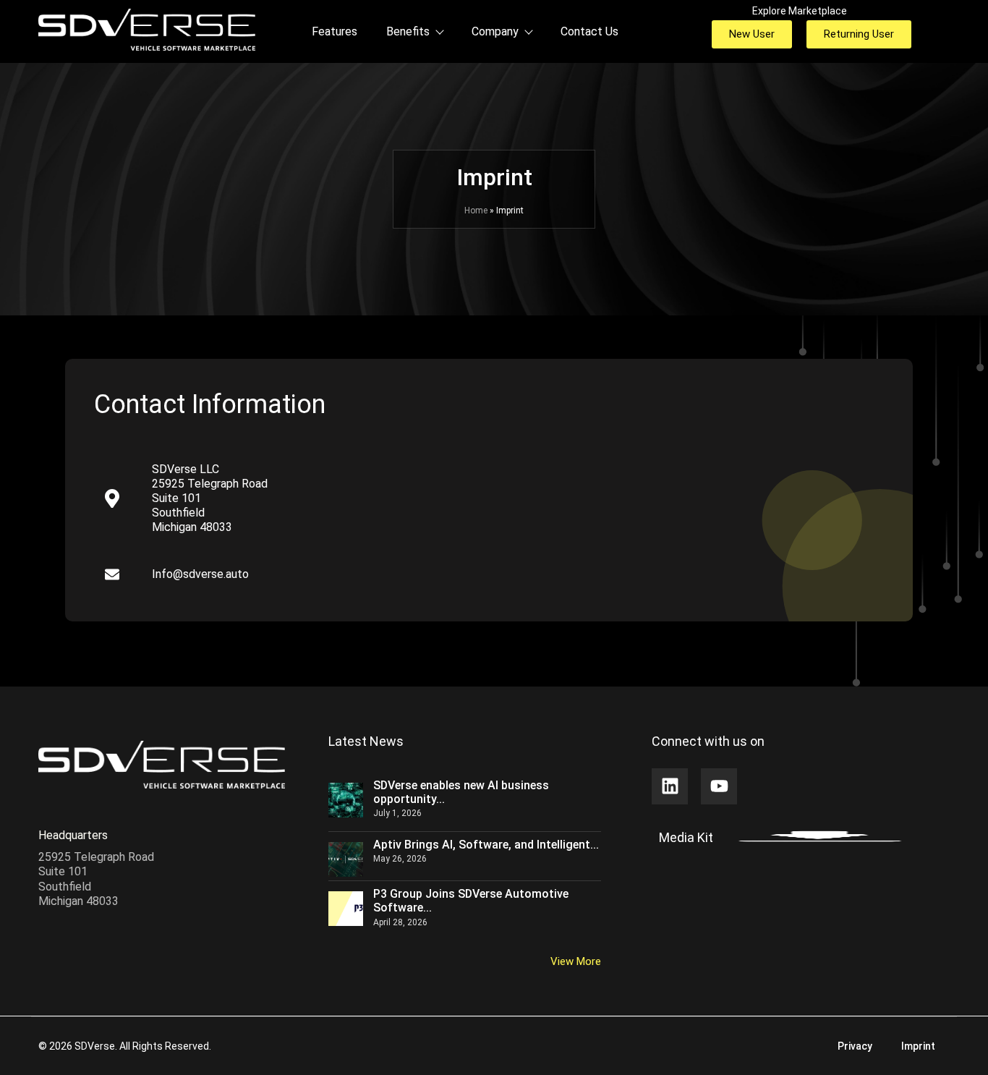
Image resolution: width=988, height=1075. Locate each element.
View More (575, 961)
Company (495, 31)
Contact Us (589, 31)
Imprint (918, 1046)
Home (475, 210)
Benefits (408, 31)
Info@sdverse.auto (200, 574)
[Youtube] (719, 786)
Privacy (855, 1046)
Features (334, 31)
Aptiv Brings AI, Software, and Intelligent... (486, 844)
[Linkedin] (670, 786)
